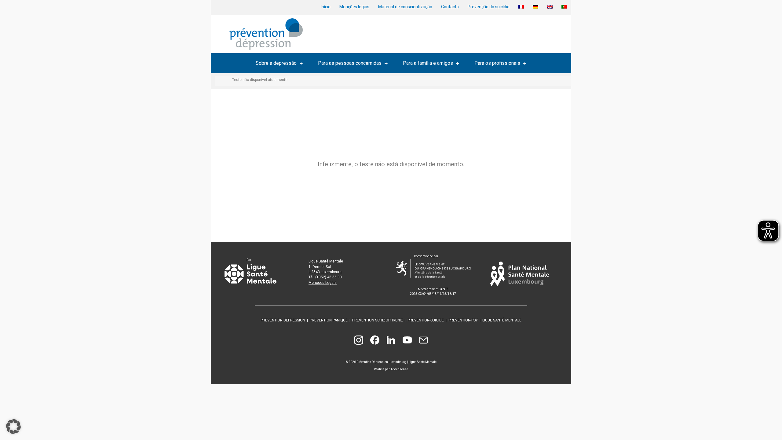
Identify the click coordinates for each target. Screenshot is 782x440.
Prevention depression (283, 320)
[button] (13, 426)
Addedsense (399, 369)
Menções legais (354, 6)
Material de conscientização (405, 6)
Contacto (450, 6)
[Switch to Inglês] (550, 7)
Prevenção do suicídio (489, 6)
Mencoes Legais (323, 282)
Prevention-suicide (425, 320)
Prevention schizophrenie (377, 320)
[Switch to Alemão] (535, 7)
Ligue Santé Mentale (501, 320)
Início (326, 6)
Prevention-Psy (463, 320)
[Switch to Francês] (521, 7)
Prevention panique (329, 320)
